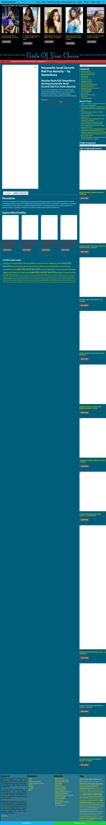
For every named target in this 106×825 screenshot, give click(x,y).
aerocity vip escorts (10, 275)
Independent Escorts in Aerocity (90, 88)
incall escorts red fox (65, 104)
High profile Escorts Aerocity (89, 85)
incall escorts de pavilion (56, 277)
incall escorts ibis (30, 278)
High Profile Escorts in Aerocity (86, 804)
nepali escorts (97, 814)
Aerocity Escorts (85, 71)
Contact (93, 2)
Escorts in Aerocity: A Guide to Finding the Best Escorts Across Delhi (93, 104)
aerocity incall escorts (52, 104)
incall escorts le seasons (51, 278)
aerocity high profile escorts (54, 266)
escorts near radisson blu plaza (25, 277)
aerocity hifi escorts (36, 266)
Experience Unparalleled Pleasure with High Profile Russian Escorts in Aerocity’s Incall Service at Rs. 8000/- (93, 133)
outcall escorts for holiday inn (48, 280)
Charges (86, 2)
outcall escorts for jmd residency (16, 282)
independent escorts (87, 811)
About (43, 2)
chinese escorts (100, 791)
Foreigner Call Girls (86, 81)
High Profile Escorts (86, 83)
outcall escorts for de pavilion (23, 280)
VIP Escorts (84, 96)
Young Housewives (86, 98)
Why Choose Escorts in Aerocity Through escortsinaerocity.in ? (93, 126)
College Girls (84, 78)
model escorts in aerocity (88, 814)
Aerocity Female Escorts (88, 74)
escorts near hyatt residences (56, 275)
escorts (81, 794)
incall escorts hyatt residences (20, 278)
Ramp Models (85, 93)
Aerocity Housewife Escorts (56, 100)
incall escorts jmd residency (40, 278)
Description (7, 193)
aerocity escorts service (94, 781)
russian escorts (85, 817)
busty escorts (94, 791)
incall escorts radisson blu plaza (63, 278)
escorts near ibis (65, 275)
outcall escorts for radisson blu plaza (43, 282)
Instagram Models (86, 90)
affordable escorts (83, 790)
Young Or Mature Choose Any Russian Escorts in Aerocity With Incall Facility (92, 123)
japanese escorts (86, 813)
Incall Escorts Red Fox (52, 102)
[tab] (8, 193)
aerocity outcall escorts (43, 272)
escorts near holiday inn (42, 275)
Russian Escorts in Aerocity (87, 818)
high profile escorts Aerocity (97, 802)
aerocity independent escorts (51, 269)
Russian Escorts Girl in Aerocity (97, 816)
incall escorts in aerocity (90, 809)
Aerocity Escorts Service (88, 73)
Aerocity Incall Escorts (86, 786)
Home (38, 2)
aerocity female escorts (20, 266)
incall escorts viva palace (11, 280)
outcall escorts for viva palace (69, 282)
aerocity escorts (88, 779)
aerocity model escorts (22, 272)
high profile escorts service (98, 804)
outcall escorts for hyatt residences (64, 280)
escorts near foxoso (32, 275)
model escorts (93, 813)
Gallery (80, 2)
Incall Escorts (91, 807)
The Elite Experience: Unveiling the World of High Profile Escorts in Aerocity (93, 138)
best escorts (97, 790)
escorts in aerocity (92, 794)
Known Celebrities (86, 91)
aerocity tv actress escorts (66, 272)
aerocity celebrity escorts (32, 263)
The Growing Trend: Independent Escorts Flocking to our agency (92, 119)
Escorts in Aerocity (9, 2)
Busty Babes (84, 76)
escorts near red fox (36, 277)
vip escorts (90, 820)
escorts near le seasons (14, 277)
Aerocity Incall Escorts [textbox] (92, 145)
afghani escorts (91, 790)
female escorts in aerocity (94, 798)
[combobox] (93, 145)
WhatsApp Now (79, 823)
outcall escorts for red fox (57, 282)
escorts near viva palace (46, 277)
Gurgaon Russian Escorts (68, 2)
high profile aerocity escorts (93, 800)
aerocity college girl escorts (52, 263)
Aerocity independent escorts (89, 787)
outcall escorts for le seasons (29, 282)
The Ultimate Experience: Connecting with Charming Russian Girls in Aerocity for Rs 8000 (93, 108)
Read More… (5, 816)
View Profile (6, 41)
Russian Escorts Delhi (53, 2)
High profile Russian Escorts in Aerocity (88, 806)
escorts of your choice (84, 796)
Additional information (20, 193)
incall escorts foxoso (66, 277)
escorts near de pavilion (22, 275)
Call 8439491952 (27, 823)
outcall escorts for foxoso (34, 280)
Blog (98, 2)
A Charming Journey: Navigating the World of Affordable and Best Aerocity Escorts (93, 129)
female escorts (93, 796)
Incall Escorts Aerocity (87, 86)
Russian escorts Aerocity (88, 95)
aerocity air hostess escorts (13, 263)
